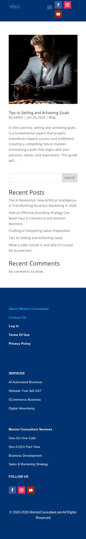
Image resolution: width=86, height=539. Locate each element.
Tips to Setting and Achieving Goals (39, 112)
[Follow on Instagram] (67, 5)
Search (69, 177)
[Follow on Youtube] (58, 14)
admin (18, 117)
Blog (52, 117)
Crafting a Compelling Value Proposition (39, 230)
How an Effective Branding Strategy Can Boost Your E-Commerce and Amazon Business (39, 218)
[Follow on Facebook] (58, 5)
